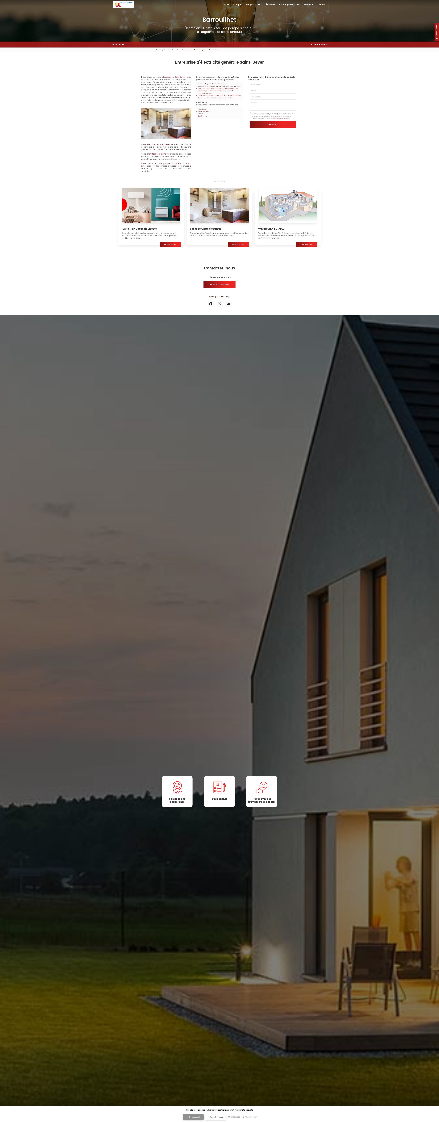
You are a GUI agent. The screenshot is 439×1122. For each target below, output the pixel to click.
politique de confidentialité (280, 118)
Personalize (235, 1117)
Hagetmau (202, 109)
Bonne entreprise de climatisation (211, 84)
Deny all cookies (216, 1117)
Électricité (270, 4)
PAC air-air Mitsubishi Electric (139, 228)
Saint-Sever (176, 50)
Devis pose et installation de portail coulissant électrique (219, 95)
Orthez (200, 114)
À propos (237, 4)
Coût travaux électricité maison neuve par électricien (218, 89)
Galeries (307, 4)
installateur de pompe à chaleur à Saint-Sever (166, 164)
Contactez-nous (319, 44)
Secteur (167, 50)
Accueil (225, 4)
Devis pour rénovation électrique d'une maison (215, 98)
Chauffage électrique (289, 4)
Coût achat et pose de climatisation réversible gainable (219, 86)
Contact (321, 4)
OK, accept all (194, 1117)
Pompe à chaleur (254, 4)
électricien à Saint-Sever (173, 77)
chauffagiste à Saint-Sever (159, 154)
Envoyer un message (219, 284)
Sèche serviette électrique (205, 228)
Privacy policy (251, 1117)
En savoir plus (170, 244)
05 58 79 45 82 (119, 44)
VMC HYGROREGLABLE (271, 228)
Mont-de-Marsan (204, 111)
